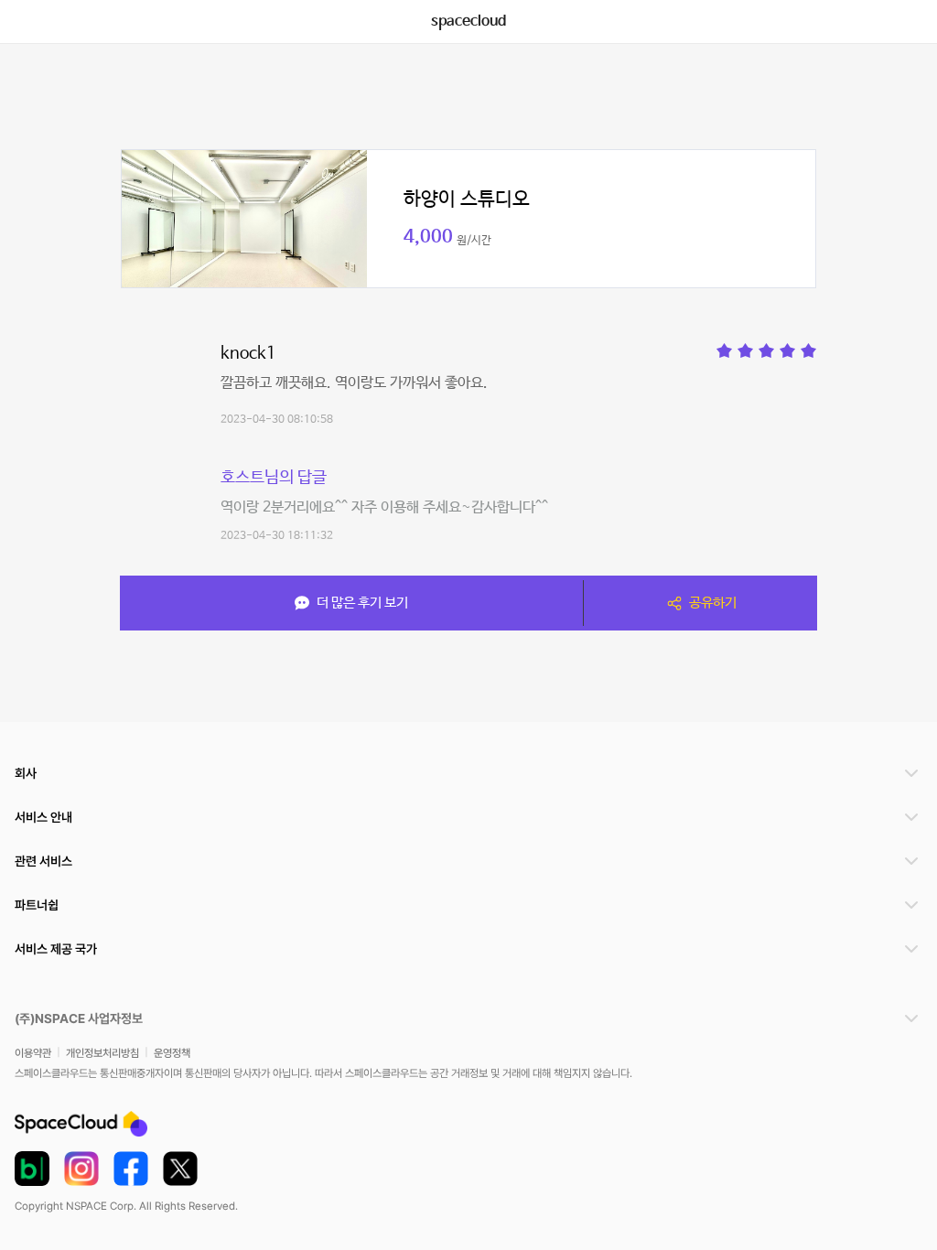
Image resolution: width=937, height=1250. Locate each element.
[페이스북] (130, 1168)
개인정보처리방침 (102, 1053)
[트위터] (180, 1168)
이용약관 (33, 1053)
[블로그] (32, 1168)
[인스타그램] (81, 1168)
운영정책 (172, 1053)
